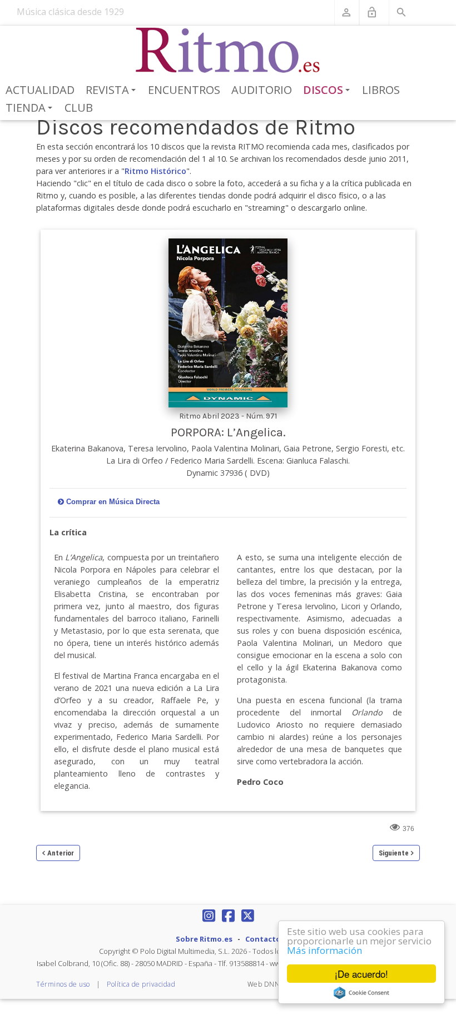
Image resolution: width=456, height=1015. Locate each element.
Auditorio (261, 89)
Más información (324, 950)
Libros (381, 89)
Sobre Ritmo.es (204, 939)
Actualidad (40, 89)
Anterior (60, 853)
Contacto (263, 939)
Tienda (31, 108)
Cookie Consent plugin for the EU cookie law (361, 993)
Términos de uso (63, 984)
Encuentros (184, 89)
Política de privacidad (141, 984)
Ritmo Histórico (155, 171)
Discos (328, 90)
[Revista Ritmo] (228, 51)
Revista (113, 90)
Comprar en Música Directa (113, 501)
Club (79, 107)
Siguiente (394, 853)
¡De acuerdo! (361, 974)
